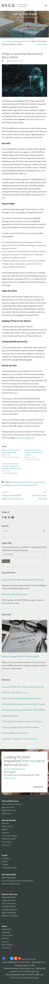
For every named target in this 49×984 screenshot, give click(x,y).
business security (28, 482)
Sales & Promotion (9, 838)
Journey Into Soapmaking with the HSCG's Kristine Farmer (23, 710)
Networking (6, 842)
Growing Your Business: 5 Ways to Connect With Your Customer (33, 452)
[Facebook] (3, 958)
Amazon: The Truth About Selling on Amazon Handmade (23, 579)
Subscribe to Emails (29, 959)
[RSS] (15, 958)
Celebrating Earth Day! (10, 716)
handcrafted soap (26, 485)
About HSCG (7, 929)
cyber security (40, 482)
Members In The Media (10, 916)
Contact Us (6, 948)
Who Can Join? (7, 826)
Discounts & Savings (9, 835)
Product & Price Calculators (12, 804)
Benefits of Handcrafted (11, 884)
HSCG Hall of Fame (9, 903)
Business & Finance (22, 41)
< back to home (41, 44)
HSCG (35, 485)
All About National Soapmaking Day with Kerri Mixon (21, 698)
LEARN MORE (38, 787)
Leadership (6, 932)
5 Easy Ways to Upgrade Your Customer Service (19, 739)
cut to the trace (7, 41)
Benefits (5, 829)
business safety (15, 482)
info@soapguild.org (26, 968)
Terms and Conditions (23, 977)
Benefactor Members (9, 909)
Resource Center (8, 807)
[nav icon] (45, 5)
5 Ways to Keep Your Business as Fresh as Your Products (22, 721)
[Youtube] (19, 958)
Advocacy (5, 845)
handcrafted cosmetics (10, 485)
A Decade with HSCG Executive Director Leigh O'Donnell (23, 704)
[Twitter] (11, 958)
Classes (4, 861)
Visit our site (31, 760)
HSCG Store (6, 813)
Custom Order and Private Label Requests (17, 880)
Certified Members (9, 906)
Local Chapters (7, 935)
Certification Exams (9, 867)
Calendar (5, 864)
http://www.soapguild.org (24, 438)
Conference (6, 858)
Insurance (5, 832)
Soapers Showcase (8, 900)
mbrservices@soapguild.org (14, 769)
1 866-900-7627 (10, 778)
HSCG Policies (7, 944)
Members (5, 938)
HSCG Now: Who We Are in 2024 (14, 594)
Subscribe (6, 561)
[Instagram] (7, 958)
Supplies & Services (9, 810)
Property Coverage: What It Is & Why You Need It (20, 656)
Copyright (35, 977)
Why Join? (5, 823)
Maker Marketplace (9, 877)
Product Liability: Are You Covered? (15, 733)
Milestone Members (9, 912)
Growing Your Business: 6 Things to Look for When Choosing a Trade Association (11, 466)
